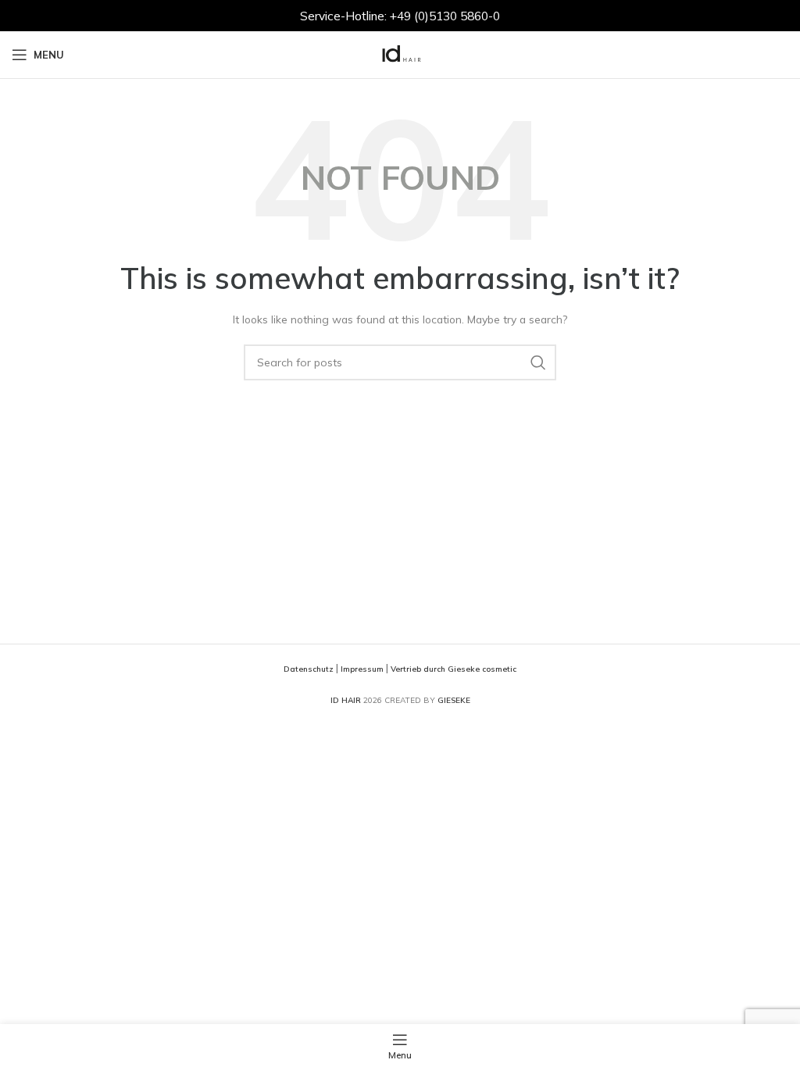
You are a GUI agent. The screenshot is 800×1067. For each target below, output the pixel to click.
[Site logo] (400, 53)
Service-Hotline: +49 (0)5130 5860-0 (400, 15)
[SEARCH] (538, 362)
